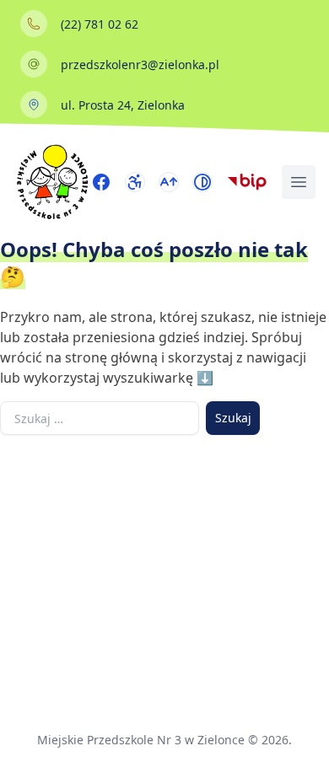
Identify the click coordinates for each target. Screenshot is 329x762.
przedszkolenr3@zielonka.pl (140, 64)
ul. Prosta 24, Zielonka (123, 105)
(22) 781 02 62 (99, 24)
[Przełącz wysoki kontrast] (202, 182)
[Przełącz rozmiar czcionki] (169, 182)
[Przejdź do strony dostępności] (135, 182)
